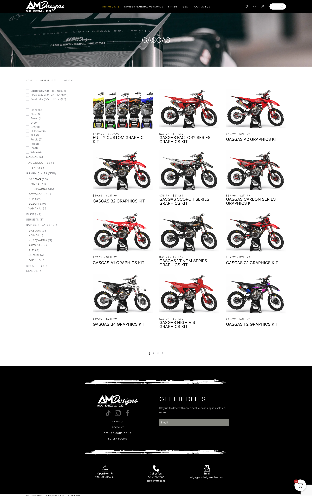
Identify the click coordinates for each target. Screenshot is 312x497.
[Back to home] (45, 6)
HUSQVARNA (37, 189)
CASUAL (32, 156)
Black (34, 110)
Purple (35, 139)
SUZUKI (33, 203)
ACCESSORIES (39, 162)
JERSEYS (32, 219)
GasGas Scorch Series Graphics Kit (184, 201)
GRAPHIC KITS (36, 173)
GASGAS (34, 179)
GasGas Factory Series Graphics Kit (184, 139)
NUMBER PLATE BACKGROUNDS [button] (143, 6)
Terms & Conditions (117, 433)
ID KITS (31, 214)
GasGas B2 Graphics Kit (119, 201)
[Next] (162, 353)
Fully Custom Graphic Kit (118, 139)
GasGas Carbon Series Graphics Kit (251, 201)
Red (33, 143)
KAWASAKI (36, 193)
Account (118, 427)
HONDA (34, 184)
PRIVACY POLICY (59, 495)
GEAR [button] (185, 6)
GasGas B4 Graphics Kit (119, 324)
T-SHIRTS (35, 167)
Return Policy (117, 439)
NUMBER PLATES (38, 224)
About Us (118, 421)
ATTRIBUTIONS (74, 495)
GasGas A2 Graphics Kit (252, 139)
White (34, 152)
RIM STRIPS (34, 265)
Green (34, 122)
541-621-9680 (156, 477)
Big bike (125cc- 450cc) (46, 90)
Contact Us (202, 6)
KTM (31, 198)
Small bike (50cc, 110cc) (46, 99)
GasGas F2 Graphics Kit (252, 324)
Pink (33, 135)
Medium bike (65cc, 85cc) (47, 95)
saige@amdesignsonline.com (207, 477)
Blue (33, 114)
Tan (33, 148)
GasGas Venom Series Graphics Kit (183, 263)
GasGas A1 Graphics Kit (118, 263)
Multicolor (37, 131)
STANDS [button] (173, 6)
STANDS (32, 270)
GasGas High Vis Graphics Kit (177, 324)
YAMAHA (34, 208)
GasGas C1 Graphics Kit (252, 263)
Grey (34, 126)
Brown (34, 118)
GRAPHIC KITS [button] (110, 6)
